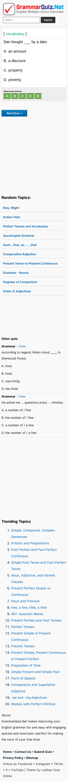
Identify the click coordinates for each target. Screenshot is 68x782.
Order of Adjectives (17, 291)
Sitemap (32, 758)
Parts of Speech (23, 678)
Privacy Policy (13, 758)
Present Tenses (23, 646)
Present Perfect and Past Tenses (36, 620)
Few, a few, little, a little (29, 607)
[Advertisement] (34, 155)
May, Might (11, 208)
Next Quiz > (14, 113)
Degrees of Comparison (20, 282)
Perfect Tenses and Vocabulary (25, 226)
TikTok (58, 764)
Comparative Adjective (19, 254)
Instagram (43, 764)
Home (7, 752)
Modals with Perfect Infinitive (33, 704)
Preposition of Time (26, 665)
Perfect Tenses (22, 627)
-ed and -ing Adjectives (29, 698)
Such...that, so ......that (20, 245)
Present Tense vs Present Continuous (30, 263)
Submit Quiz (43, 752)
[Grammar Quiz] (33, 9)
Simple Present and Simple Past (35, 672)
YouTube (17, 770)
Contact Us (23, 752)
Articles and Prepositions (30, 543)
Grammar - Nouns (16, 273)
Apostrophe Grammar (18, 235)
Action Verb (11, 217)
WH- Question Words (27, 614)
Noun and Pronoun (25, 601)
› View (21, 346)
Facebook (25, 764)
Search (48, 20)
